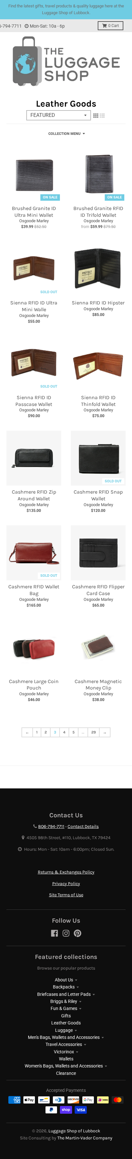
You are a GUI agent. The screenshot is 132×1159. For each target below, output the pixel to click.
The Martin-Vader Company (84, 1138)
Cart (113, 25)
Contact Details (83, 826)
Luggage (64, 1030)
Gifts (66, 1015)
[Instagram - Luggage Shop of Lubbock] (66, 933)
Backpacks (64, 986)
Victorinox (64, 1051)
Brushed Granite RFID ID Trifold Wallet (98, 211)
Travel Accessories (63, 1044)
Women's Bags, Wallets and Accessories (64, 1065)
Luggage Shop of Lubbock (74, 1131)
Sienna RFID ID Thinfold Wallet (98, 400)
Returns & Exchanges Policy (66, 872)
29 (93, 732)
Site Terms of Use (66, 895)
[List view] (102, 115)
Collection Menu (64, 134)
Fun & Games (64, 1008)
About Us (64, 979)
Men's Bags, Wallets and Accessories (64, 1037)
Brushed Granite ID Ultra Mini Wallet (34, 211)
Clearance (66, 1073)
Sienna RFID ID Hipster (98, 303)
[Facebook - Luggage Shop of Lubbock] (54, 933)
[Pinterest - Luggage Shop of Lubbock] (77, 933)
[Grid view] (95, 115)
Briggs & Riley (63, 1001)
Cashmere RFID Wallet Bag (33, 590)
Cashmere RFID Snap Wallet (98, 495)
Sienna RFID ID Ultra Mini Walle (33, 306)
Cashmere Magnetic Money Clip (98, 684)
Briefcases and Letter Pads (64, 994)
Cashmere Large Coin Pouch (34, 684)
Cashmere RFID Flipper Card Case (98, 590)
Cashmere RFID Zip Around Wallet (34, 495)
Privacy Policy (66, 883)
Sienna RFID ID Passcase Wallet (33, 400)
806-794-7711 (51, 826)
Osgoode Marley (34, 220)
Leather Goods (66, 1022)
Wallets (66, 1058)
